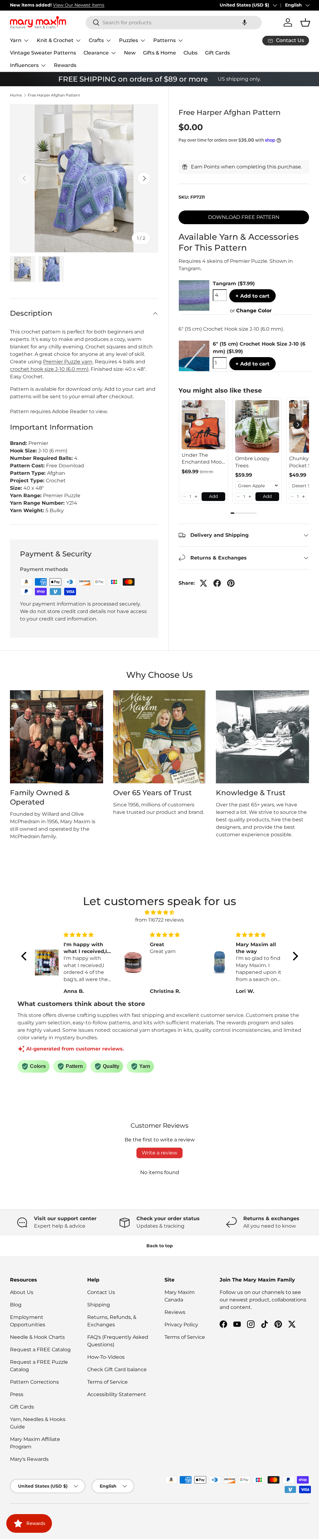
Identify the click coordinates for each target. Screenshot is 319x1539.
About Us (21, 1292)
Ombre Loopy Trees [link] (252, 462)
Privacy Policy (181, 1325)
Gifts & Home (159, 53)
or (251, 311)
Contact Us (101, 1292)
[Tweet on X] (203, 583)
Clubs (190, 53)
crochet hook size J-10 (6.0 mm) (49, 369)
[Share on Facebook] (217, 583)
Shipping (98, 1305)
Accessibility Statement (116, 1394)
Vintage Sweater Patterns (43, 53)
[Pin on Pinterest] (231, 583)
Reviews (174, 1312)
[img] (159, 912)
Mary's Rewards (29, 1459)
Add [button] (213, 496)
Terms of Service (107, 1382)
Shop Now (99, 5)
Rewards (65, 65)
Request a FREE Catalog (40, 1350)
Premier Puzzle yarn (68, 362)
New (130, 53)
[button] (244, 22)
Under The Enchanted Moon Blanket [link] (203, 459)
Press (16, 1394)
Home (16, 95)
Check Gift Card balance (117, 1369)
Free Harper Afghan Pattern (54, 95)
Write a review (159, 1153)
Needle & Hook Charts (37, 1337)
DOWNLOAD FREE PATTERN (243, 217)
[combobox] (174, 22)
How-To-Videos (106, 1357)
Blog (15, 1305)
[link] (204, 424)
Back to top (159, 1246)
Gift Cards (217, 53)
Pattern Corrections (34, 1382)
